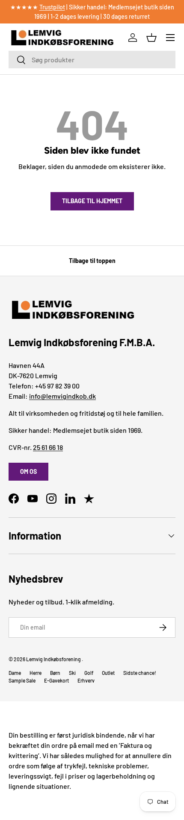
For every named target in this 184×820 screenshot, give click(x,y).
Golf (88, 673)
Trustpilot (52, 7)
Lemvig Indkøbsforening (53, 659)
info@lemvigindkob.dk (62, 396)
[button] (151, 37)
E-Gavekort (56, 680)
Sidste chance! (139, 673)
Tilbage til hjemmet (92, 200)
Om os (28, 471)
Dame (15, 673)
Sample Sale (22, 680)
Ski (72, 673)
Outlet (108, 673)
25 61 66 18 (48, 447)
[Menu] (170, 37)
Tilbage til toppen (92, 260)
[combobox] (92, 59)
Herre (36, 673)
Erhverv (86, 680)
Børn (55, 673)
